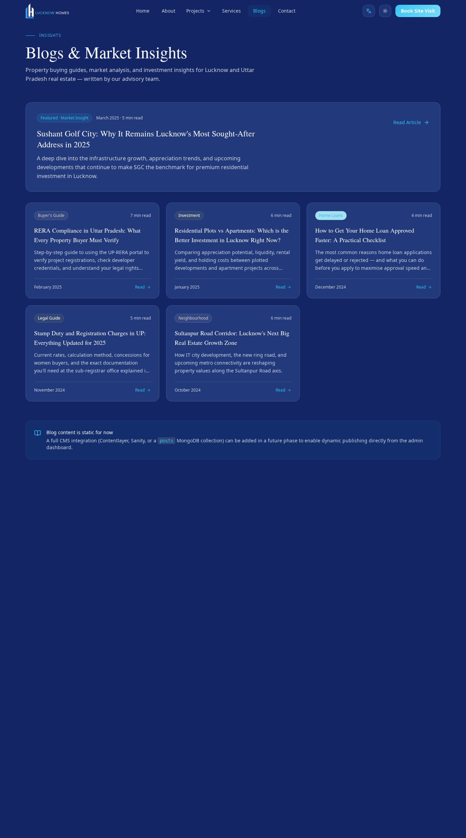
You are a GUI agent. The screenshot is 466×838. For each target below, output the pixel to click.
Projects (195, 11)
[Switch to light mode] (385, 11)
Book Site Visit (418, 11)
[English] (369, 11)
